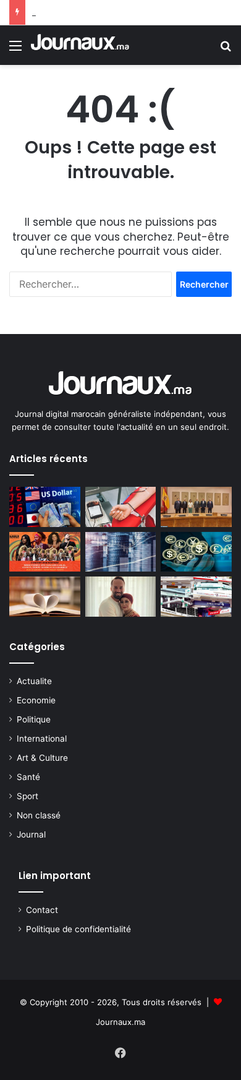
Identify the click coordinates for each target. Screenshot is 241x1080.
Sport (27, 796)
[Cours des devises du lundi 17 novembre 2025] (44, 507)
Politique (34, 719)
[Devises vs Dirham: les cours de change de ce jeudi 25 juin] (196, 552)
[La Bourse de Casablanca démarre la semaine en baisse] (120, 552)
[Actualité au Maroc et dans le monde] (80, 45)
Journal (31, 834)
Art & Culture (42, 758)
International (42, 739)
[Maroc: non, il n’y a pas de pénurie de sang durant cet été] (120, 507)
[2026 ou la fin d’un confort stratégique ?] (196, 596)
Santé (28, 777)
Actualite (34, 681)
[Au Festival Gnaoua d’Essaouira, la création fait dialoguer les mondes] (44, 552)
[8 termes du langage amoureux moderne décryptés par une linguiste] (44, 596)
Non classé (39, 815)
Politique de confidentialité (78, 929)
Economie (36, 700)
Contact (42, 910)
